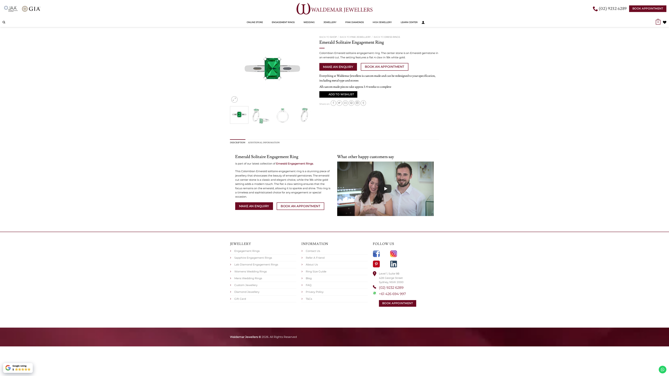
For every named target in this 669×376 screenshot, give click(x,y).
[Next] (308, 69)
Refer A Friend (315, 257)
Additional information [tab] (264, 142)
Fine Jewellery (360, 37)
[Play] (385, 189)
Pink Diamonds (354, 22)
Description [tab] (237, 142)
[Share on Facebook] (333, 103)
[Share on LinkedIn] (357, 103)
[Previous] (236, 69)
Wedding (309, 22)
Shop (333, 37)
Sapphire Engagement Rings (253, 257)
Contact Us (313, 251)
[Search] (4, 22)
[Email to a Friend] (345, 103)
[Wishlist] (664, 22)
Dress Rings (392, 37)
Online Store (255, 22)
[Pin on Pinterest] (351, 103)
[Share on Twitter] (339, 103)
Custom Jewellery (245, 285)
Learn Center (409, 22)
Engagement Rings (283, 22)
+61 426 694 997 (392, 294)
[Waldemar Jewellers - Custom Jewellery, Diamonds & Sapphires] (334, 8)
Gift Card (240, 298)
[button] (423, 22)
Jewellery (330, 22)
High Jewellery (382, 22)
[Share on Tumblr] (363, 103)
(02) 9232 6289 (391, 287)
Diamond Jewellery (246, 291)
